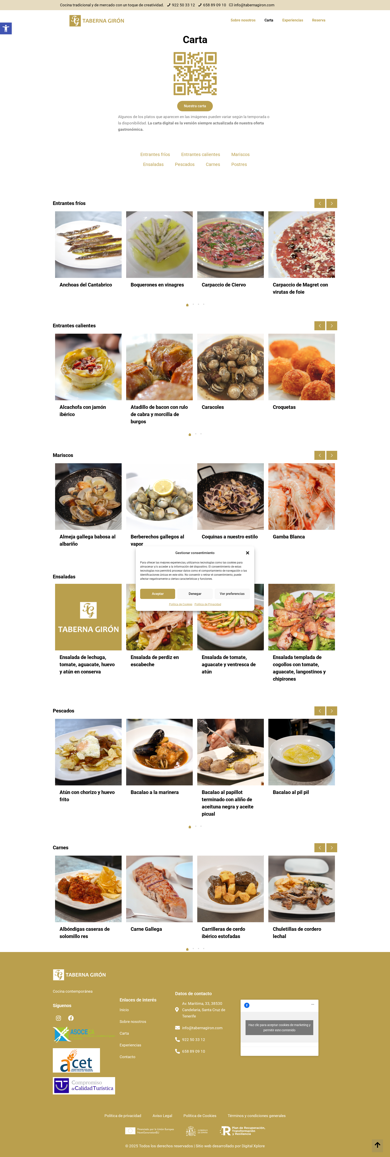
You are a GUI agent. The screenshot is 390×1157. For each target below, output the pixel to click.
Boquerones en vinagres (157, 285)
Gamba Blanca (289, 537)
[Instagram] (58, 1018)
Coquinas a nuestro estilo (230, 537)
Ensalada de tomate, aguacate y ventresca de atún (229, 664)
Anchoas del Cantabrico (86, 285)
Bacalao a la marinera (155, 792)
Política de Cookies (180, 604)
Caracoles (213, 407)
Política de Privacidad (208, 604)
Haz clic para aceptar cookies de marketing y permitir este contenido (279, 1027)
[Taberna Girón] (96, 20)
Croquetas (284, 407)
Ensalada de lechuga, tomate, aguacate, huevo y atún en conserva (87, 664)
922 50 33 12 (183, 5)
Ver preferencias (232, 594)
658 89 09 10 (214, 5)
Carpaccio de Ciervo (224, 285)
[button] (6, 28)
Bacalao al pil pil (291, 792)
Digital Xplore (253, 1146)
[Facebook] (71, 1018)
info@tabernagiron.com (254, 5)
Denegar (195, 594)
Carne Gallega (146, 929)
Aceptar (158, 594)
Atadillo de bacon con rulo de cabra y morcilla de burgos (159, 414)
